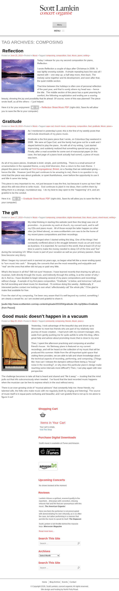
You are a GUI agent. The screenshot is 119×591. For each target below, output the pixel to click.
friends (68, 321)
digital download (74, 217)
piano (80, 55)
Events (65, 582)
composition (61, 55)
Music (35, 55)
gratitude (96, 126)
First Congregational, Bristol (45, 169)
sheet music (103, 217)
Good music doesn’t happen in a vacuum (45, 316)
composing (50, 55)
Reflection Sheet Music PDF (55, 107)
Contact (73, 582)
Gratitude (12, 121)
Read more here (46, 531)
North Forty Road (71, 589)
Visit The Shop (46, 430)
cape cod (50, 126)
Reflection (12, 50)
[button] (57, 31)
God (69, 55)
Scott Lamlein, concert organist (59, 586)
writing (86, 55)
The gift (10, 212)
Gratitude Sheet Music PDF (36, 198)
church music (60, 126)
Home (44, 582)
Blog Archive (55, 582)
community (49, 321)
